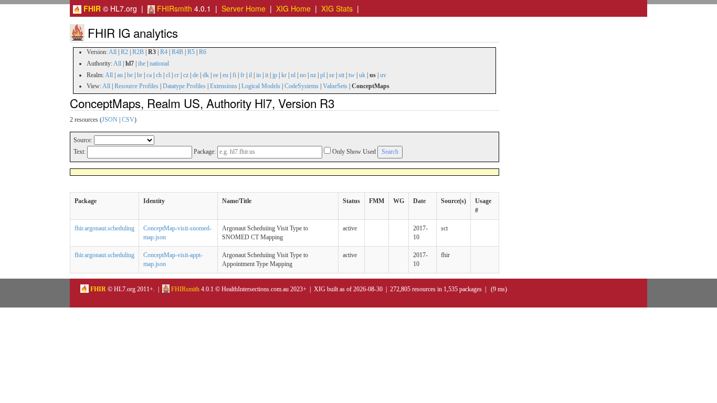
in (258, 75)
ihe (141, 63)
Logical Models (260, 86)
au (120, 75)
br (139, 75)
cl (168, 75)
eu (225, 75)
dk (206, 75)
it (266, 75)
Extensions (223, 86)
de (195, 75)
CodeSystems (301, 86)
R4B (177, 52)
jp (274, 75)
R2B (138, 52)
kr (284, 75)
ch (159, 75)
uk (362, 75)
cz (185, 75)
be (130, 75)
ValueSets (335, 86)
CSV (128, 119)
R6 (202, 52)
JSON (110, 119)
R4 (163, 52)
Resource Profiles (136, 86)
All (113, 52)
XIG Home (293, 8)
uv (383, 75)
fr (242, 75)
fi (234, 75)
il (250, 75)
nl (293, 75)
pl (322, 75)
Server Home (244, 8)
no (303, 75)
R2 (124, 52)
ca (149, 75)
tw (352, 75)
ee (215, 75)
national (159, 63)
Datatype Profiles (184, 86)
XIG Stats (337, 8)
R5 (191, 52)
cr (176, 75)
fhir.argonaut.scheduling (104, 228)
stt (341, 75)
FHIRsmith (173, 8)
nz (313, 75)
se (331, 75)
